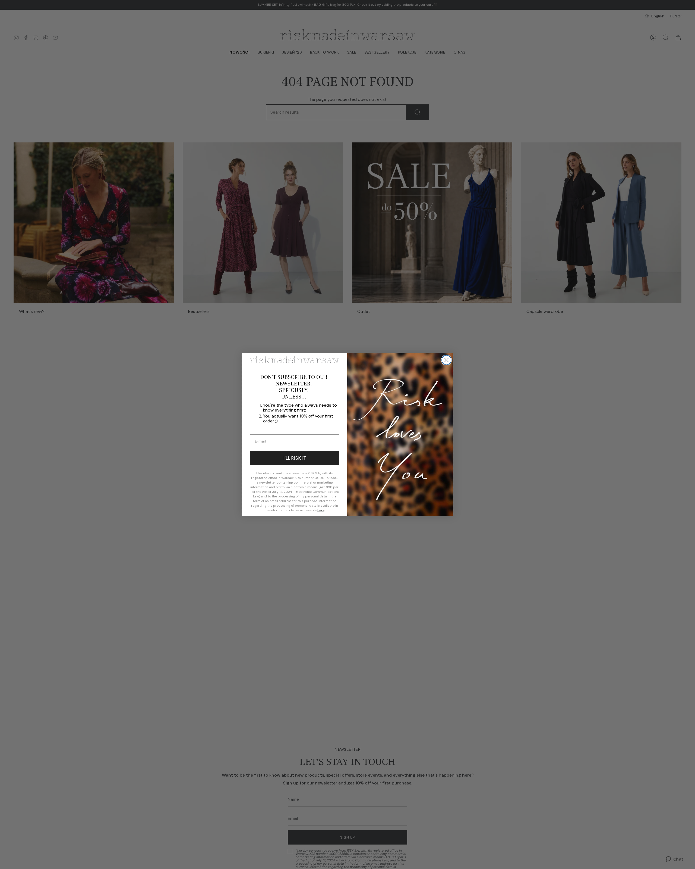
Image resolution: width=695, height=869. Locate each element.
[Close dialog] (446, 360)
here (320, 510)
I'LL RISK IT (294, 458)
